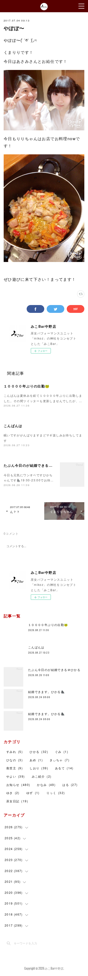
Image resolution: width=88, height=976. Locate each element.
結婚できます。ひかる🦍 (46, 692)
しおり (39, 768)
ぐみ (61, 751)
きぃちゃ (59, 760)
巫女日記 (17, 801)
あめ (36, 760)
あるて (64, 768)
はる (69, 785)
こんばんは (13, 425)
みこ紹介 (42, 776)
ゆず (33, 793)
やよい (15, 776)
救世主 (14, 768)
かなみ (46, 785)
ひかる (39, 751)
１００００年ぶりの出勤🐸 (27, 386)
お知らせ (18, 785)
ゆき (13, 793)
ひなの (14, 760)
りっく (55, 793)
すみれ (14, 751)
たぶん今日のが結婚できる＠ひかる (34, 465)
